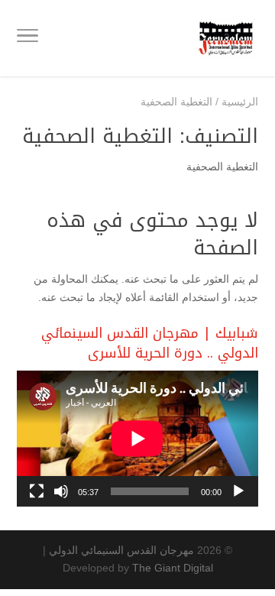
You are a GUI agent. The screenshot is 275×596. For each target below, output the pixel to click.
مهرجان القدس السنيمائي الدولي (121, 550)
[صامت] (61, 491)
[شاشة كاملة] (36, 491)
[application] (137, 439)
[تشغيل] (238, 491)
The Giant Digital (172, 568)
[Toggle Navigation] (27, 38)
